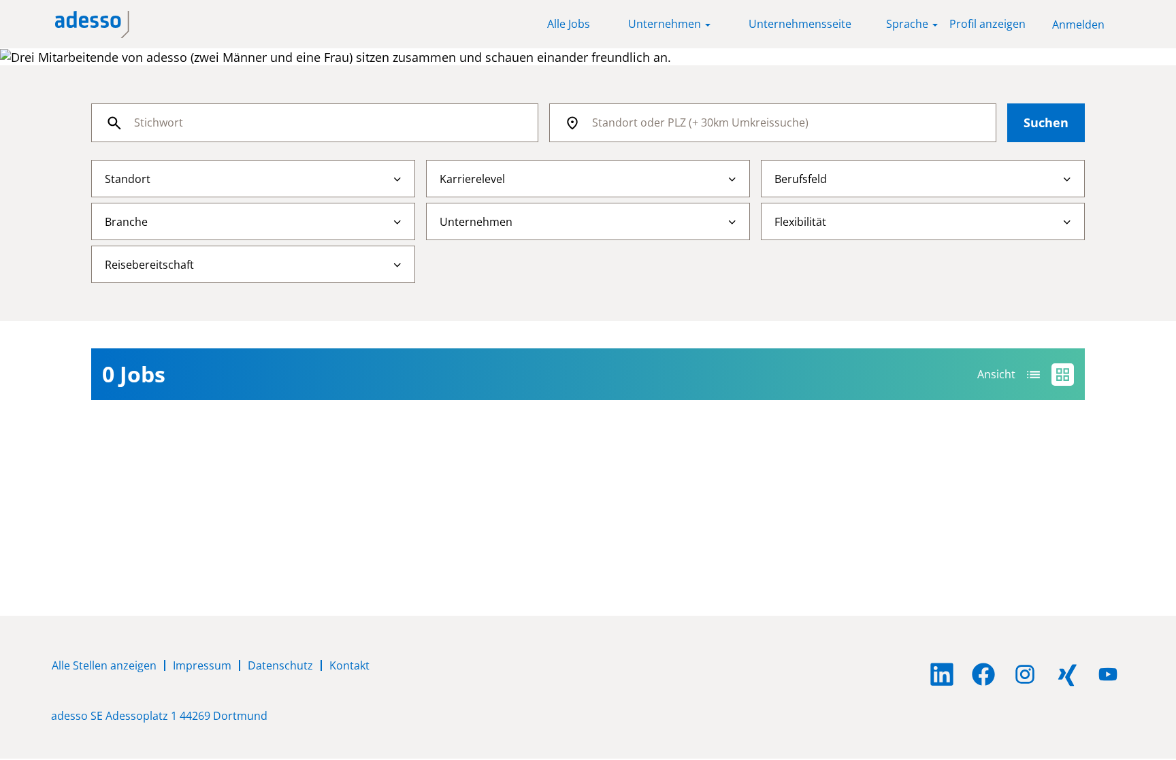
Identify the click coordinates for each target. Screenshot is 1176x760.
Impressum (202, 665)
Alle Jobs (568, 23)
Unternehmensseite (800, 23)
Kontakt (349, 665)
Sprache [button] (908, 23)
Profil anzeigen (987, 23)
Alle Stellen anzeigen (104, 665)
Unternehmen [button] (666, 23)
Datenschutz (280, 665)
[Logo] (92, 24)
